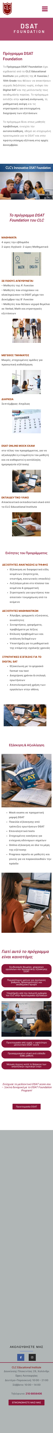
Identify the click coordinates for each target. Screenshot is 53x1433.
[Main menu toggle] (45, 9)
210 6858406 (34, 1393)
